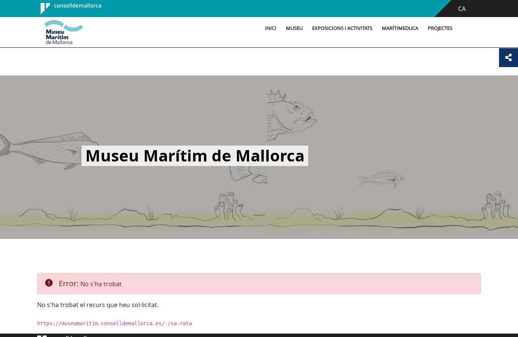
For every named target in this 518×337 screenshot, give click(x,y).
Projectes (440, 28)
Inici (270, 28)
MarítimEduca (400, 28)
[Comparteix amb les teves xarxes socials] (508, 57)
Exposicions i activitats (342, 28)
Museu (294, 28)
